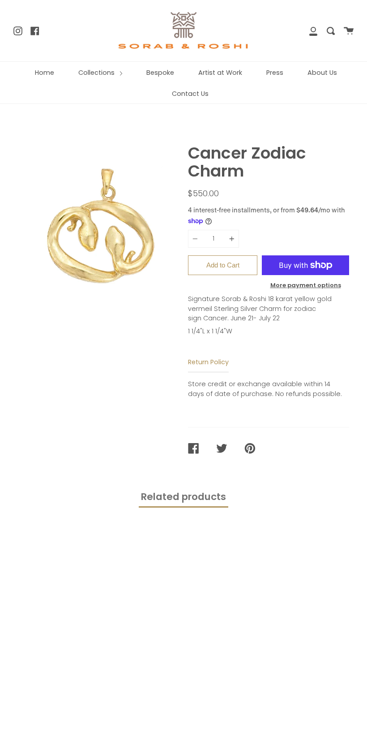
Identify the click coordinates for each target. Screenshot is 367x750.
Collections (97, 72)
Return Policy (208, 362)
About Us (322, 72)
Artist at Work (220, 72)
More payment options (305, 285)
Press (274, 72)
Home (44, 72)
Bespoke (160, 72)
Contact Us (190, 93)
